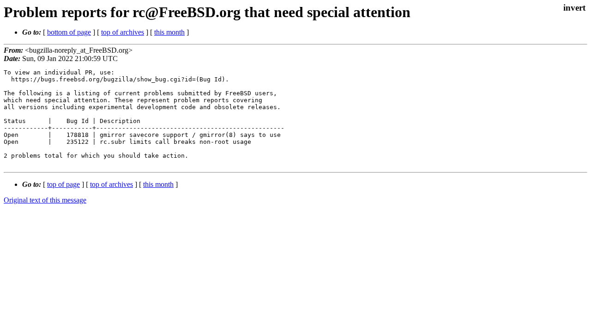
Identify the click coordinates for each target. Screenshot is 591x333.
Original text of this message (45, 200)
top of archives (122, 32)
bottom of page (69, 32)
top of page (63, 184)
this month (169, 32)
